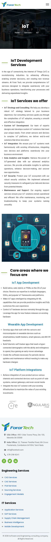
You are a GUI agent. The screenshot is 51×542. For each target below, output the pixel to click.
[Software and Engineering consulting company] (11, 4)
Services (28, 32)
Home (17, 32)
